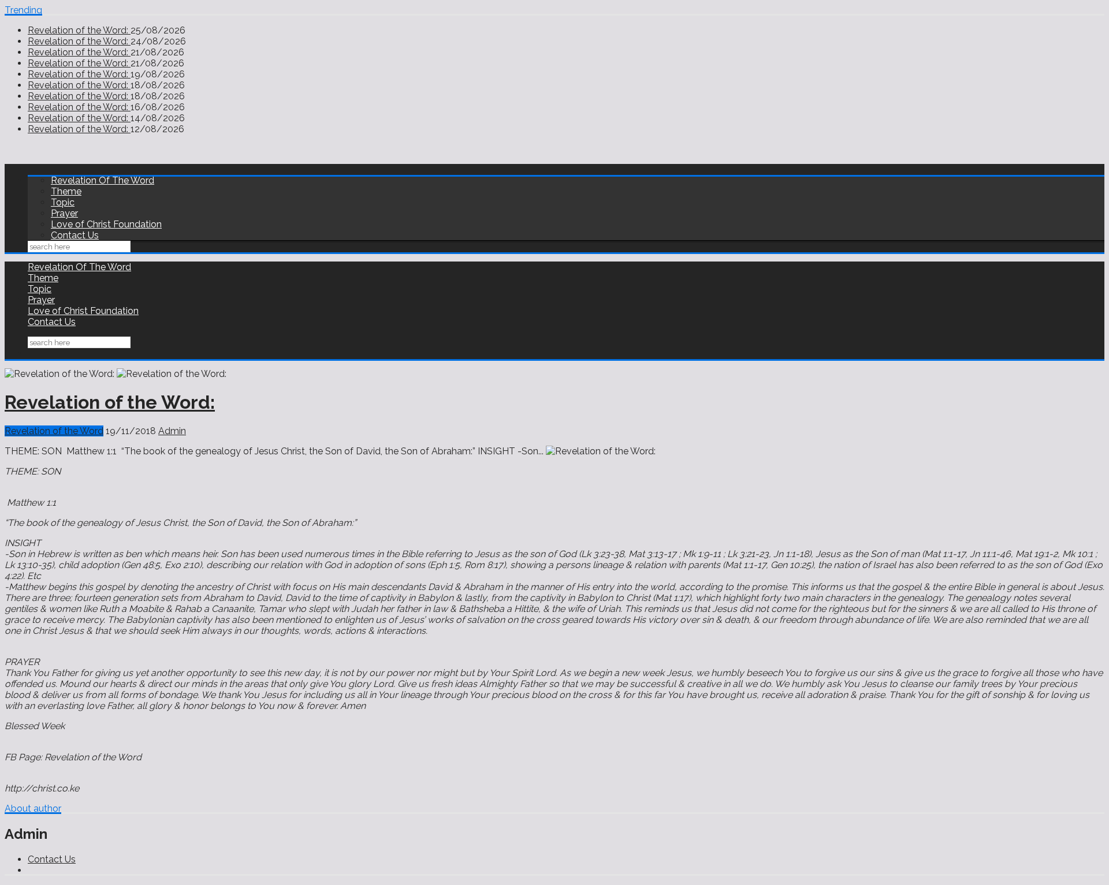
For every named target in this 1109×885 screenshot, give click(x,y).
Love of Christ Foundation (106, 224)
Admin (172, 430)
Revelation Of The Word (102, 180)
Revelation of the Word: (79, 30)
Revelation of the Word (54, 430)
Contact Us (75, 235)
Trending (23, 10)
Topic (63, 202)
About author (33, 808)
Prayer (64, 213)
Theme (66, 191)
